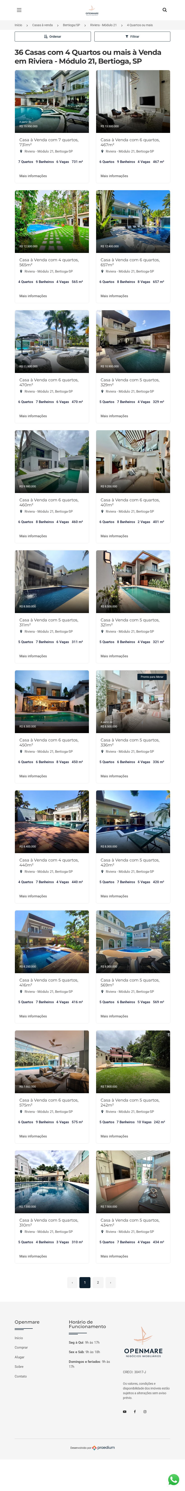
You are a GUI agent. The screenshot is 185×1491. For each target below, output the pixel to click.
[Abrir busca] (164, 10)
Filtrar (134, 36)
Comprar (21, 1347)
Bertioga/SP (71, 25)
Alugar (19, 1357)
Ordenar (55, 36)
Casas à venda (42, 25)
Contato (21, 1376)
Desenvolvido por (81, 1447)
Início (18, 25)
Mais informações (33, 176)
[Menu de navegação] (20, 10)
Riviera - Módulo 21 (103, 25)
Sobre (19, 1367)
